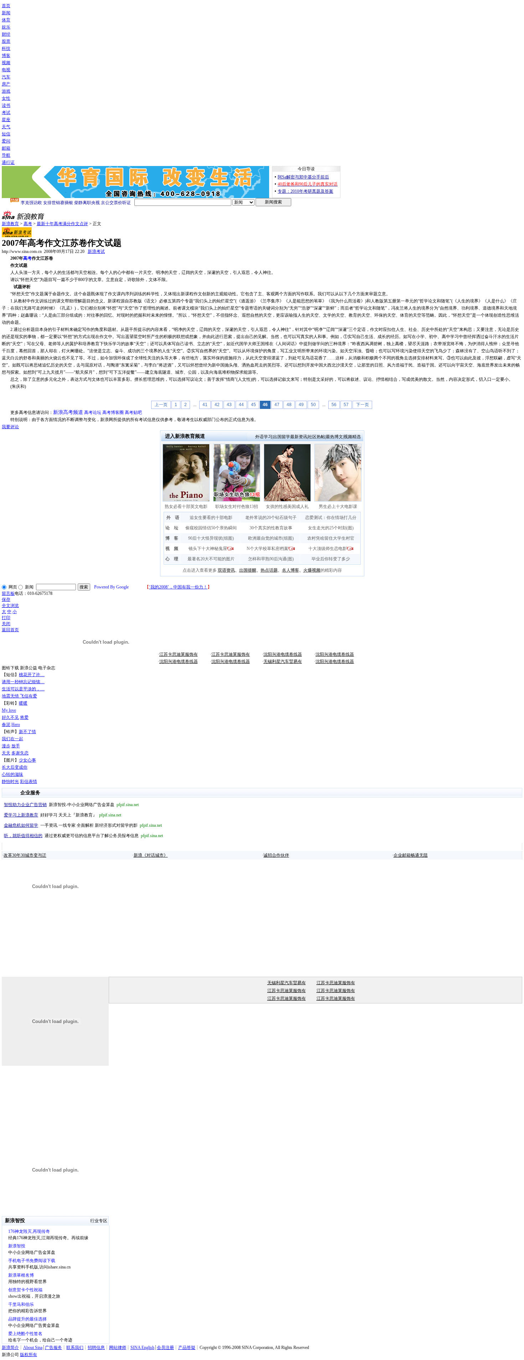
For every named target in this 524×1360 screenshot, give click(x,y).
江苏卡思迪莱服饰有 (178, 654)
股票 (6, 41)
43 (229, 404)
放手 (15, 745)
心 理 (171, 558)
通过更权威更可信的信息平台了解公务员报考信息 (83, 835)
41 (204, 404)
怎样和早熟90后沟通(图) (271, 558)
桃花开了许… (32, 674)
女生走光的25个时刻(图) (331, 527)
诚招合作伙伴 (276, 855)
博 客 (171, 538)
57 (346, 404)
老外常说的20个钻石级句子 (271, 517)
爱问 (6, 141)
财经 (6, 34)
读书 (6, 105)
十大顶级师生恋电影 (327, 548)
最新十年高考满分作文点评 (62, 223)
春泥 (6, 724)
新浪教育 (10, 223)
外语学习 (263, 436)
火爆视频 (311, 570)
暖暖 (23, 703)
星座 (6, 119)
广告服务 (53, 1347)
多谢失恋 (20, 753)
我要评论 (10, 426)
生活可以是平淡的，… (23, 688)
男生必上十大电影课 (338, 506)
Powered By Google (111, 587)
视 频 (171, 548)
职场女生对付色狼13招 (236, 506)
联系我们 (74, 1347)
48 (289, 404)
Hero (15, 724)
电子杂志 (46, 667)
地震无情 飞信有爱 (19, 696)
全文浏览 (10, 605)
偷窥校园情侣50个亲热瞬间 (211, 527)
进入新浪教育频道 (185, 436)
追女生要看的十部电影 (211, 517)
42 (217, 404)
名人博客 (290, 570)
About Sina (32, 1347)
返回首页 (10, 629)
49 (301, 404)
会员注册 (165, 1347)
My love (9, 710)
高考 (28, 223)
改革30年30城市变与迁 (25, 855)
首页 (6, 5)
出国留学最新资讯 (290, 436)
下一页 (362, 404)
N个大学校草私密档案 (267, 548)
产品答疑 (186, 1347)
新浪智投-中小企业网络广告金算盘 (71, 804)
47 (276, 404)
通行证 (8, 162)
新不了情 (27, 731)
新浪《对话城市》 (151, 855)
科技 (6, 48)
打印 (6, 617)
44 (241, 404)
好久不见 (10, 717)
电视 (6, 69)
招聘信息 (96, 1347)
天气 (6, 126)
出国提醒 (247, 570)
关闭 (6, 623)
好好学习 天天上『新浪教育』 (62, 815)
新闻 (6, 12)
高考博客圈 (113, 412)
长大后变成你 (14, 767)
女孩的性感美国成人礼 (287, 506)
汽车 (6, 76)
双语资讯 (226, 570)
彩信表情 (28, 781)
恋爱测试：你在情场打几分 (330, 517)
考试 (6, 112)
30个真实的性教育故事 (271, 527)
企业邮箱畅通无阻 (411, 855)
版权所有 (28, 1354)
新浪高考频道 (68, 412)
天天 (6, 753)
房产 (6, 84)
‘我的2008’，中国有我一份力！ (178, 587)
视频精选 (352, 436)
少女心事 (27, 760)
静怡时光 (10, 781)
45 (253, 404)
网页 (13, 587)
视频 (6, 62)
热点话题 (269, 570)
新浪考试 (96, 251)
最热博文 (334, 436)
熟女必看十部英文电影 (186, 506)
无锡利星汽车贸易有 (282, 661)
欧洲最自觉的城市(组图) (271, 538)
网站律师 (117, 1347)
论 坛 (171, 527)
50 (313, 404)
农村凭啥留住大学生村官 (330, 538)
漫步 (6, 745)
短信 (6, 133)
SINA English (142, 1347)
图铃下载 (10, 667)
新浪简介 (10, 1347)
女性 (6, 98)
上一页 (161, 404)
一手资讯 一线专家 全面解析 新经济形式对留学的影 (83, 825)
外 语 (172, 517)
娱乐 (6, 27)
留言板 (8, 593)
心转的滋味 (12, 774)
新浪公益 (28, 667)
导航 (6, 155)
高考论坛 (92, 412)
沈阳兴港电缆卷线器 (282, 654)
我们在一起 (12, 738)
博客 (6, 55)
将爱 (24, 717)
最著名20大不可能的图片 (211, 558)
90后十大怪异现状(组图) (211, 538)
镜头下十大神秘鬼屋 (208, 548)
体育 (6, 19)
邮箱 (6, 148)
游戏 (6, 91)
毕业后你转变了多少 (331, 558)
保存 (6, 599)
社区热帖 (316, 436)
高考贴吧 (133, 412)
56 (334, 404)
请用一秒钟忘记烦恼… (23, 681)
